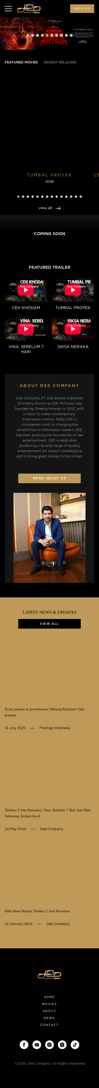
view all (45, 208)
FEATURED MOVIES (21, 62)
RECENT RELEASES (60, 62)
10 (71, 35)
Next (90, 33)
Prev (8, 33)
